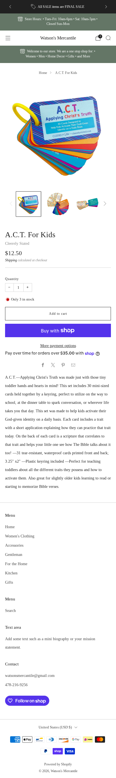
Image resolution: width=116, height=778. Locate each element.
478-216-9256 (16, 685)
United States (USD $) (55, 727)
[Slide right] (103, 204)
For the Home (16, 564)
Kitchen (11, 573)
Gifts (9, 582)
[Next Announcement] (106, 6)
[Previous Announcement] (10, 6)
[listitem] (58, 6)
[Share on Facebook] (43, 365)
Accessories (14, 545)
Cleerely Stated (17, 243)
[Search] (108, 38)
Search (10, 610)
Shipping (11, 260)
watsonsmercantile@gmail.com (30, 675)
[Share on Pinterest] (63, 365)
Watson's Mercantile (58, 38)
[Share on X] (53, 365)
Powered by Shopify (58, 764)
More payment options (58, 345)
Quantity (12, 279)
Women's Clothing (19, 536)
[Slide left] (11, 204)
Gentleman (13, 554)
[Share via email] (73, 365)
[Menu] (8, 38)
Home (43, 73)
